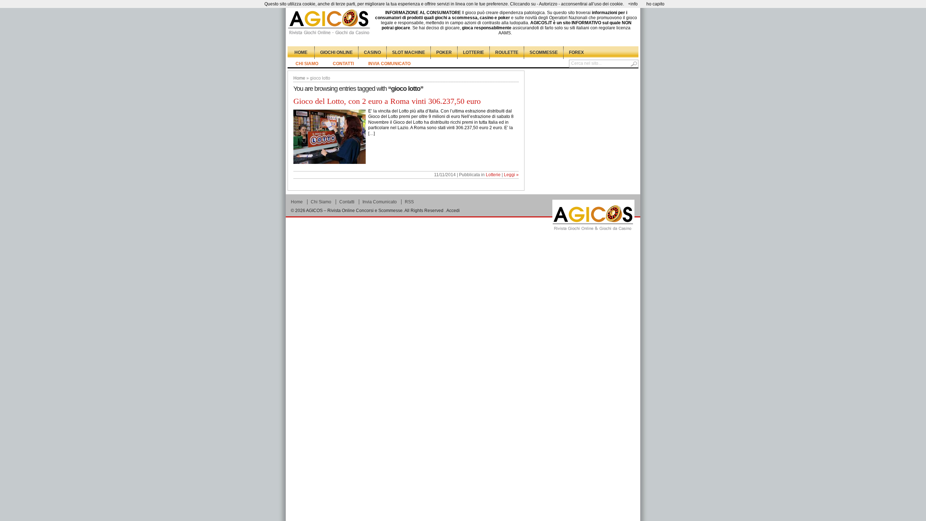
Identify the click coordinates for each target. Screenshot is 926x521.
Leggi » (511, 174)
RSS (409, 201)
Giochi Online (336, 52)
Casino (372, 52)
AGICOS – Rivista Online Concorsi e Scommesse (354, 210)
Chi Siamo (307, 63)
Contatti (343, 63)
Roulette (506, 52)
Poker (444, 52)
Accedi (453, 210)
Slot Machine (408, 52)
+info (633, 4)
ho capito (655, 4)
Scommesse (544, 52)
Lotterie (473, 52)
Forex (576, 52)
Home (300, 52)
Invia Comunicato (389, 63)
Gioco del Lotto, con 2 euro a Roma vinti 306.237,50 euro (387, 101)
